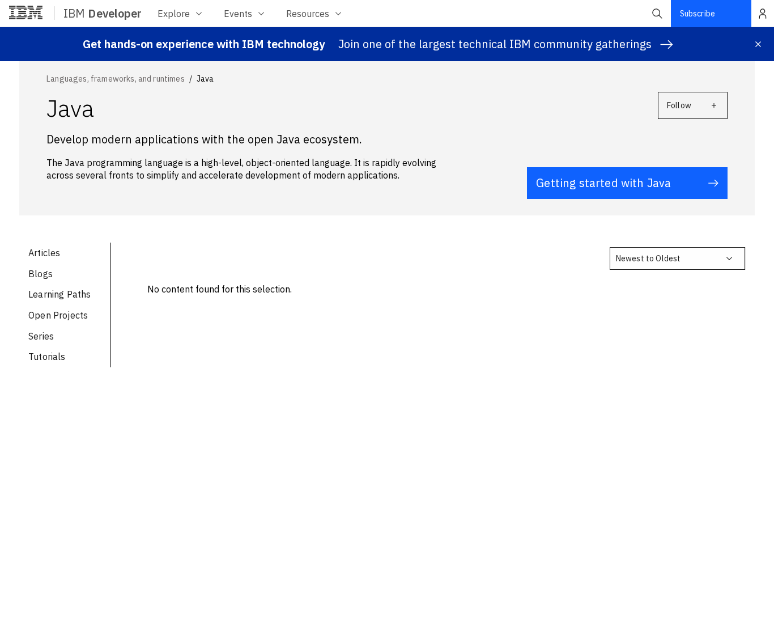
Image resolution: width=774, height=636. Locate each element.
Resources (307, 13)
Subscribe (697, 14)
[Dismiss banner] (758, 44)
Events (238, 13)
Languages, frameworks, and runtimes (115, 79)
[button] (657, 13)
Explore (174, 13)
